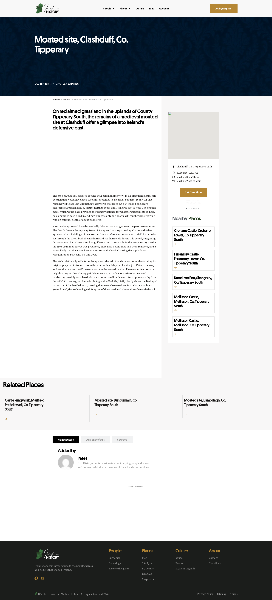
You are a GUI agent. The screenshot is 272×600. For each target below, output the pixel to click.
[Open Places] (129, 8)
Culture (182, 550)
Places (66, 99)
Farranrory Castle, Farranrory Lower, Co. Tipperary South (189, 258)
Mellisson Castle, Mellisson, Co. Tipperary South (191, 301)
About (214, 550)
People (115, 550)
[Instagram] (43, 578)
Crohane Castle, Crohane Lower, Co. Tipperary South (192, 235)
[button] (175, 244)
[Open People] (113, 8)
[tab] (66, 439)
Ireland (56, 99)
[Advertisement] (105, 164)
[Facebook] (36, 578)
